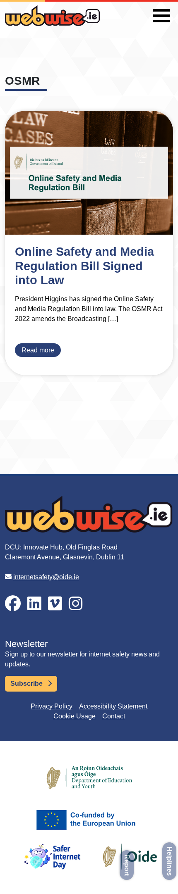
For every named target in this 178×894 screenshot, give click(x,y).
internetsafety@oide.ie (46, 576)
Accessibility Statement (113, 706)
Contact (113, 716)
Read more (38, 350)
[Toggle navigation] (161, 16)
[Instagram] (76, 604)
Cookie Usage (74, 716)
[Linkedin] (34, 604)
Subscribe (27, 683)
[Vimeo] (55, 604)
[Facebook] (13, 604)
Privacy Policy (51, 706)
